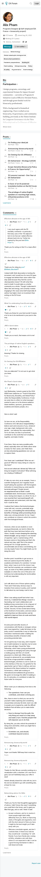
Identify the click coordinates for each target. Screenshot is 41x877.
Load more (7, 203)
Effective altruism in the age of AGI (17, 219)
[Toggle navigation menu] (3, 3)
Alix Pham (11, 144)
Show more (7, 127)
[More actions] (36, 145)
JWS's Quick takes (11, 325)
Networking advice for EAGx (14, 793)
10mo (17, 260)
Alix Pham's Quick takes (13, 381)
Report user (36, 863)
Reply (6, 252)
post (22, 267)
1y (16, 306)
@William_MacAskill (11, 269)
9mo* (20, 222)
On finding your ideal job (18, 142)
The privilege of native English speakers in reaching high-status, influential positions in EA (22, 194)
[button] (5, 221)
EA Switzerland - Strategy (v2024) (22, 161)
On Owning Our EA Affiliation (20, 155)
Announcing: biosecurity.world (20, 149)
